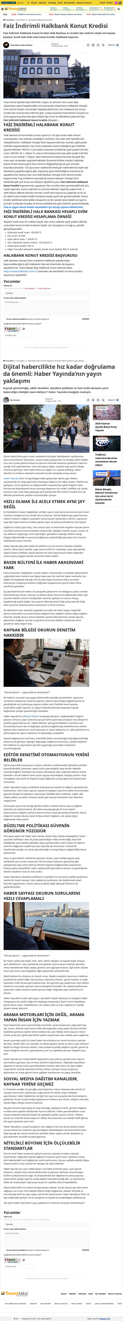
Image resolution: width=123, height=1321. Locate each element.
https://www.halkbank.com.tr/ (20, 271)
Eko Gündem (69, 3)
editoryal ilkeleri (30, 716)
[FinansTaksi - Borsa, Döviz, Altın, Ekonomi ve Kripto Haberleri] (14, 1293)
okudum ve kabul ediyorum (27, 319)
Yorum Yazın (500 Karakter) (15, 298)
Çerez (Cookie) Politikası (104, 1303)
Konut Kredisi (20, 20)
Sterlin (79, 8)
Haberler (42, 3)
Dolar (53, 8)
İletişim (109, 3)
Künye (102, 3)
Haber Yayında (11, 478)
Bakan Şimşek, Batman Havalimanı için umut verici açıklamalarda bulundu (106, 496)
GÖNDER (85, 319)
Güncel (34, 3)
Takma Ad (8, 285)
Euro (66, 8)
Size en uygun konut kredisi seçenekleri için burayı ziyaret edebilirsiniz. (43, 207)
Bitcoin (95, 8)
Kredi (60, 3)
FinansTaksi (9, 20)
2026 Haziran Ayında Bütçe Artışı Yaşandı (106, 427)
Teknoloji (52, 3)
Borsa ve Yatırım (84, 3)
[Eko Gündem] (107, 412)
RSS (17, 1319)
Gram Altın (109, 8)
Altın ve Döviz (76, 1303)
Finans (88, 1303)
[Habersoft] (104, 1318)
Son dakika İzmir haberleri (15, 1303)
